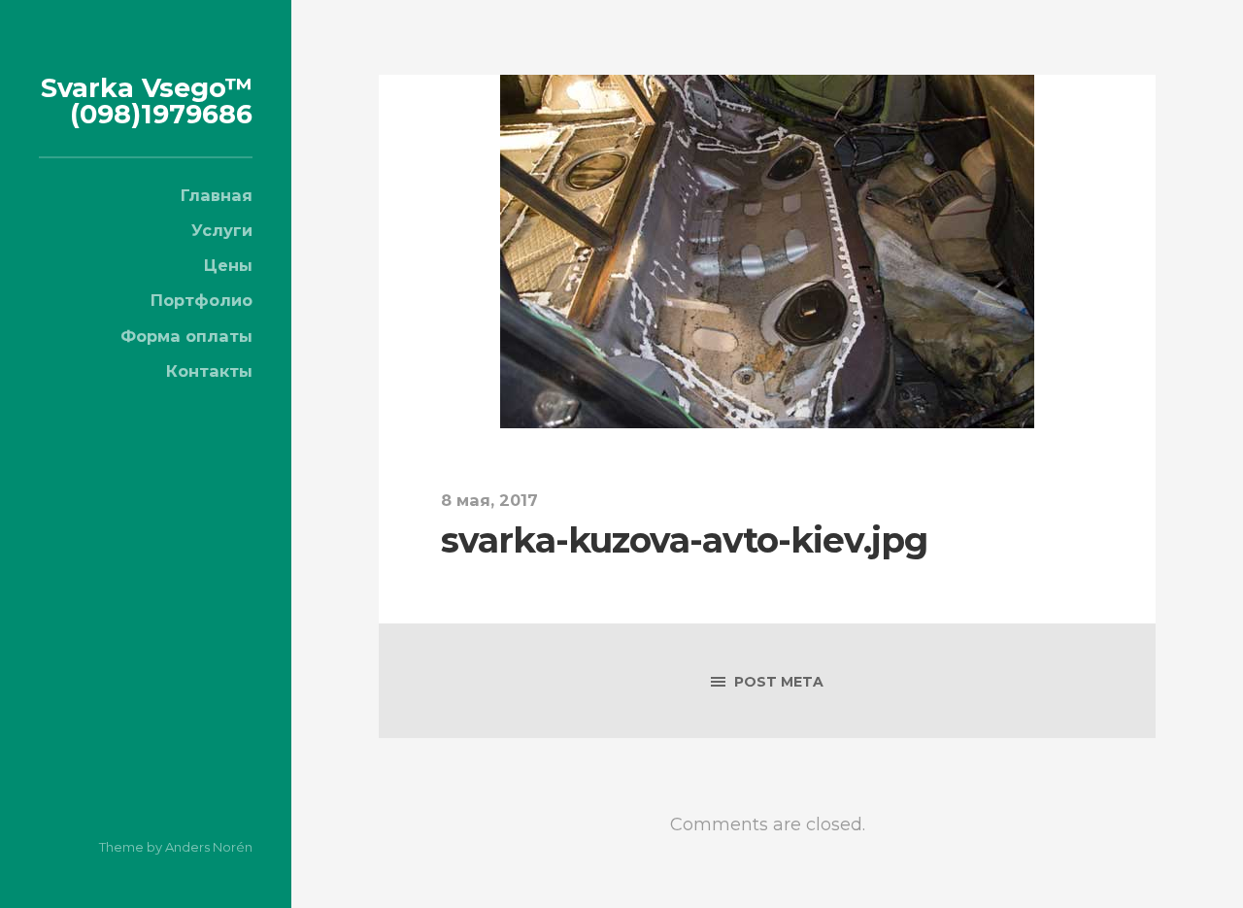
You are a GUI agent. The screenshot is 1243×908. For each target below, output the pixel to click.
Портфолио (201, 300)
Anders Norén (208, 847)
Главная (216, 195)
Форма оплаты (186, 336)
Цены (228, 265)
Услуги (221, 230)
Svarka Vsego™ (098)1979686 (146, 101)
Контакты (209, 371)
